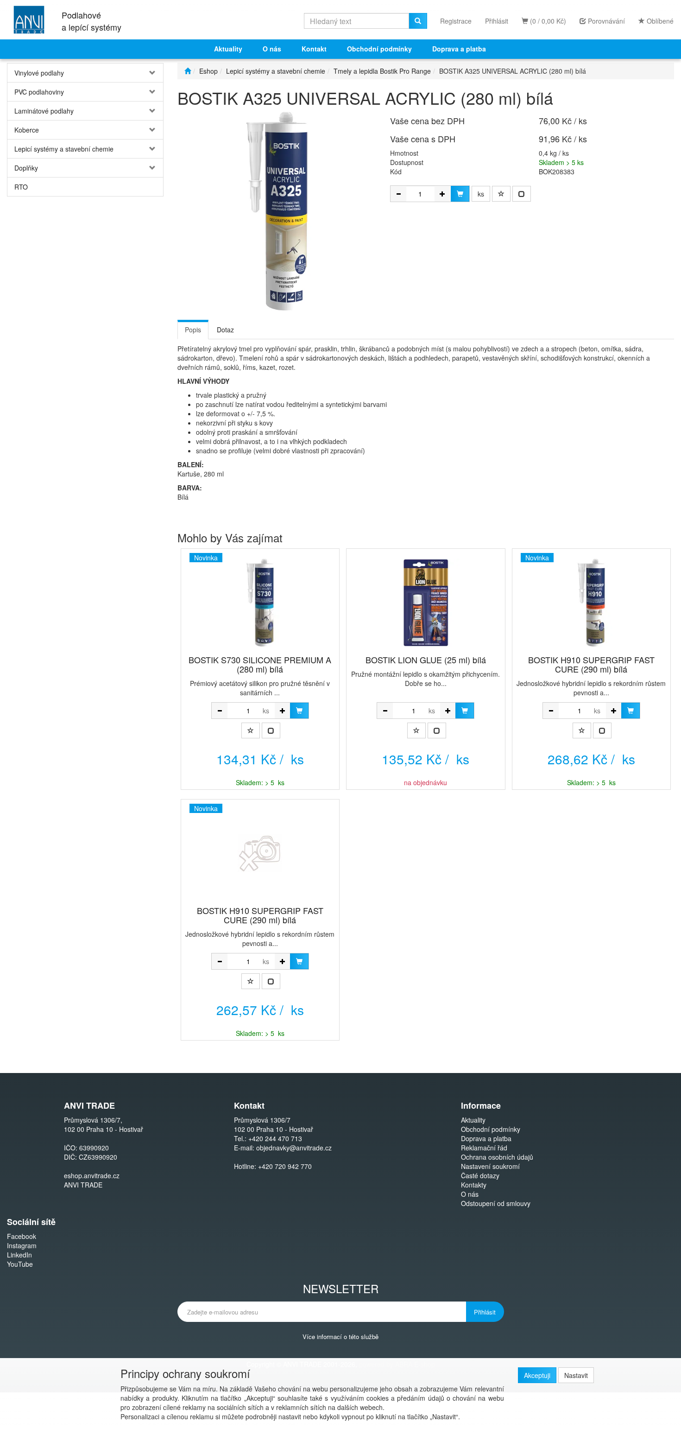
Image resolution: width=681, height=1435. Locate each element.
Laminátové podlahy (44, 110)
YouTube (20, 1264)
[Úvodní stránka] (187, 71)
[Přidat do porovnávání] (521, 194)
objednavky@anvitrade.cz (294, 1147)
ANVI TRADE (83, 1184)
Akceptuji (537, 1375)
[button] (150, 72)
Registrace (456, 20)
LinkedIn (19, 1254)
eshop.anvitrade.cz (92, 1175)
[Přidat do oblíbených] (501, 194)
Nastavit (576, 1375)
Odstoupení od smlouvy (495, 1203)
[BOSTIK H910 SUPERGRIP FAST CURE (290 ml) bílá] (260, 853)
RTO (21, 186)
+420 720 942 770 (285, 1166)
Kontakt (314, 48)
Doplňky (26, 167)
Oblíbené (659, 20)
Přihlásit (496, 20)
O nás (272, 48)
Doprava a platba (459, 48)
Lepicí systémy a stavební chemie (64, 148)
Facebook (21, 1236)
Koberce (26, 129)
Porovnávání (605, 20)
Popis (193, 329)
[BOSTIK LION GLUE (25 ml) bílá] (426, 602)
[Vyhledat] (418, 21)
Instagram (22, 1245)
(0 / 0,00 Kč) (547, 20)
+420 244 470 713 (275, 1138)
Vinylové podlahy (39, 72)
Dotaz (225, 329)
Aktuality (228, 48)
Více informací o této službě (340, 1336)
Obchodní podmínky (379, 48)
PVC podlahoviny (39, 91)
